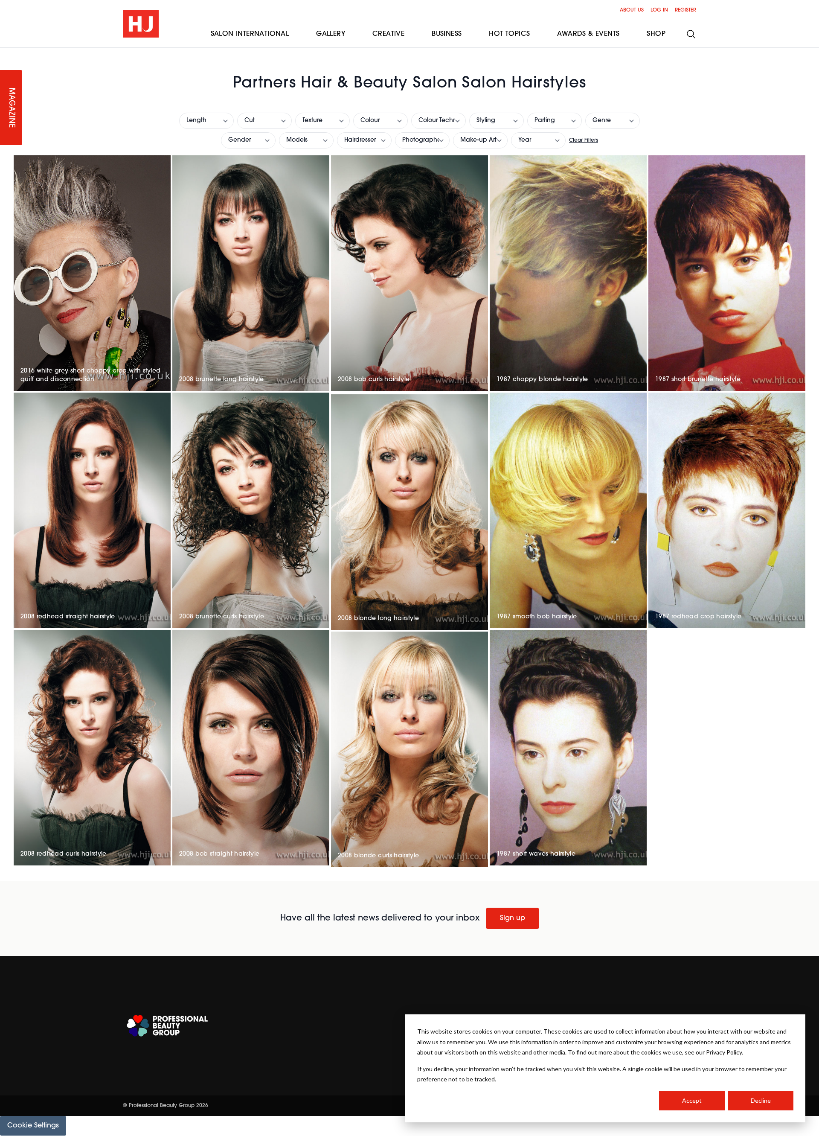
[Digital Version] (7, 53)
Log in (659, 10)
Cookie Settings (33, 1125)
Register (685, 10)
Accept (692, 1100)
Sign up (512, 918)
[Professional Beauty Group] (167, 1026)
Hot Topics (509, 34)
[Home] (141, 24)
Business (447, 34)
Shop (656, 34)
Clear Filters (583, 140)
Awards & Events (588, 34)
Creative (388, 34)
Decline (761, 1100)
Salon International (250, 34)
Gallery (330, 34)
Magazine (11, 107)
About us (632, 10)
